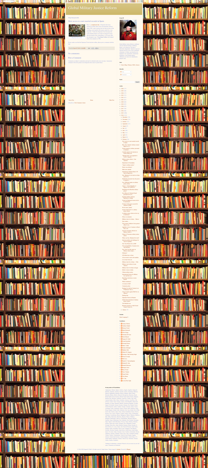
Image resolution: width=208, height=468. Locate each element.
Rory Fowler (125, 369)
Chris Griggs (125, 332)
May (124, 132)
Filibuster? (124, 253)
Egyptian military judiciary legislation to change (128, 197)
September (125, 124)
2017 (122, 108)
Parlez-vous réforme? (127, 167)
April (124, 135)
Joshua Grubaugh (126, 348)
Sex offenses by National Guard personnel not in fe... (129, 193)
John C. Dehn (126, 345)
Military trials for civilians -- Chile (130, 262)
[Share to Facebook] (96, 48)
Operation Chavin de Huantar (129, 297)
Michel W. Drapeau (127, 352)
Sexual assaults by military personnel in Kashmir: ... (130, 149)
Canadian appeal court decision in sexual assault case (130, 152)
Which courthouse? (126, 281)
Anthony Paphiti (126, 326)
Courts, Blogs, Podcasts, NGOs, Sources (130, 65)
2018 (122, 106)
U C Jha (124, 378)
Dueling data (125, 295)
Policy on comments (127, 217)
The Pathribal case (126, 303)
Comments (124, 74)
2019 (122, 104)
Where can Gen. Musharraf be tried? (130, 238)
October (125, 121)
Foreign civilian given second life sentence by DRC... (130, 204)
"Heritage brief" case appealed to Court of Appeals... (129, 156)
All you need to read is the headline (130, 257)
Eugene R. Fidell (126, 339)
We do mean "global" (127, 207)
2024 (122, 93)
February (125, 139)
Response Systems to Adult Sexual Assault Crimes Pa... (130, 306)
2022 (122, 97)
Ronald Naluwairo (127, 365)
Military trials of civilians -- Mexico (130, 219)
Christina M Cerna (127, 334)
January (124, 309)
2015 (122, 113)
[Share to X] (94, 48)
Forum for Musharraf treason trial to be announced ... (130, 201)
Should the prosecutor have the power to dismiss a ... (131, 179)
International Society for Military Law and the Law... (130, 275)
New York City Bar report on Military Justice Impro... (129, 250)
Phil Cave (125, 358)
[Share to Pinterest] (98, 48)
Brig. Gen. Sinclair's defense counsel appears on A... (130, 145)
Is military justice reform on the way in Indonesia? (130, 213)
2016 (122, 111)
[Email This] (91, 48)
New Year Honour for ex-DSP (129, 243)
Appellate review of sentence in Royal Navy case (131, 227)
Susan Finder (126, 374)
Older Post (111, 100)
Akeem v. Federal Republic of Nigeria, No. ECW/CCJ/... (129, 186)
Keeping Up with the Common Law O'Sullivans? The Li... (130, 288)
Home (91, 100)
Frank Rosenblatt (126, 341)
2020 (122, 102)
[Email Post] (89, 48)
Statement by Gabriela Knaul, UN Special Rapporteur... (130, 172)
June (124, 130)
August (124, 126)
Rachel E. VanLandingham (129, 361)
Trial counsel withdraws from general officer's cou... (131, 224)
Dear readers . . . (126, 221)
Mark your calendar (126, 169)
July (124, 128)
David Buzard (126, 337)
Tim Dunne (125, 376)
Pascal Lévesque (126, 356)
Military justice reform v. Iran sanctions (129, 159)
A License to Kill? (126, 283)
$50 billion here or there (127, 255)
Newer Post (71, 100)
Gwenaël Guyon (126, 343)
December (125, 117)
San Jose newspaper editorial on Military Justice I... (129, 231)
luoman (118, 449)
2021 (122, 99)
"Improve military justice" (128, 165)
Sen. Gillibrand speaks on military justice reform (130, 183)
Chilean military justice (127, 272)
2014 (122, 115)
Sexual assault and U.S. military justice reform (129, 210)
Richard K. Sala (126, 363)
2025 (122, 91)
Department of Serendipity (128, 163)
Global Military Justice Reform (92, 7)
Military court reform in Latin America (129, 264)
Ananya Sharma (126, 323)
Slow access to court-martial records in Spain (130, 141)
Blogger (128, 449)
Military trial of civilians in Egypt (130, 267)
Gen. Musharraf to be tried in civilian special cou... (131, 175)
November (125, 119)
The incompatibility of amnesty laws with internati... (130, 246)
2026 (122, 88)
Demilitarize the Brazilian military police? (130, 190)
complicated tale (95, 25)
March (124, 137)
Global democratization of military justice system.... (130, 300)
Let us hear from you (127, 259)
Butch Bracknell (126, 330)
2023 (122, 95)
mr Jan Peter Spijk (127, 380)
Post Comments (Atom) (80, 103)
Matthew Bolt (126, 350)
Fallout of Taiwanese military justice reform (130, 234)
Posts (122, 72)
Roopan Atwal (126, 367)
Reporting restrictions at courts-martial (129, 278)
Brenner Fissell (126, 328)
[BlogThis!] (93, 48)
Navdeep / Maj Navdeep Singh (130, 354)
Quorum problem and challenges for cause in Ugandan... (130, 240)
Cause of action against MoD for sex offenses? (130, 292)
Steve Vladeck (126, 372)
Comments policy (126, 286)
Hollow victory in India (127, 270)
